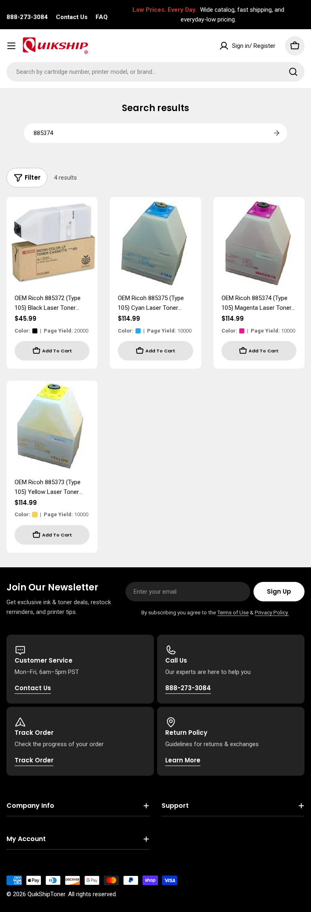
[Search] (293, 72)
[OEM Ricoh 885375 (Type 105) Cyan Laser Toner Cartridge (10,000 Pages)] (155, 242)
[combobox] (155, 72)
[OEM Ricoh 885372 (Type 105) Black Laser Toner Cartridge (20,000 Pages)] (52, 242)
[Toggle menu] (11, 46)
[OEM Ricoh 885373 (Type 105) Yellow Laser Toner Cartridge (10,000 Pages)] (52, 426)
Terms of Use (233, 612)
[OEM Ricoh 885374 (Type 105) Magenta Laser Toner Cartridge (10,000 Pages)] (259, 242)
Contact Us (71, 17)
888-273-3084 (27, 17)
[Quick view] (86, 215)
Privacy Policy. (272, 612)
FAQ (102, 17)
